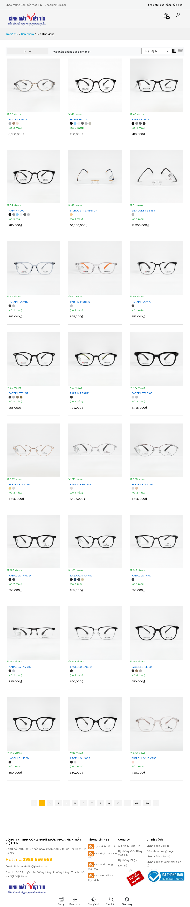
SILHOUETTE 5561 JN (83, 210)
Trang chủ (12, 33)
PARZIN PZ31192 (18, 301)
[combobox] (156, 51)
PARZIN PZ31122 (80, 393)
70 (147, 803)
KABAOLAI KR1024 (20, 575)
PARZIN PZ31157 (18, 393)
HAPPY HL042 (140, 119)
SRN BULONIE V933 (144, 758)
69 (137, 803)
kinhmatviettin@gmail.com (30, 866)
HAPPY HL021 (17, 210)
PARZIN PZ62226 (142, 484)
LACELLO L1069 (142, 666)
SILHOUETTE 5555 (143, 210)
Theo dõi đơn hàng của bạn (165, 4)
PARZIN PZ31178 (142, 301)
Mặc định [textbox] (151, 51)
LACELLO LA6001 (81, 666)
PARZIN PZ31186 (80, 301)
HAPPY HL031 (78, 119)
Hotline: (14, 859)
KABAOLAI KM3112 (20, 666)
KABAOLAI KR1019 (81, 575)
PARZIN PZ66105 (142, 393)
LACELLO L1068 (19, 758)
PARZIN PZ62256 (19, 484)
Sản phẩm (27, 33)
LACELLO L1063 (80, 758)
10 (118, 803)
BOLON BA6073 (19, 119)
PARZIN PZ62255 (80, 484)
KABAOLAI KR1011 (142, 575)
